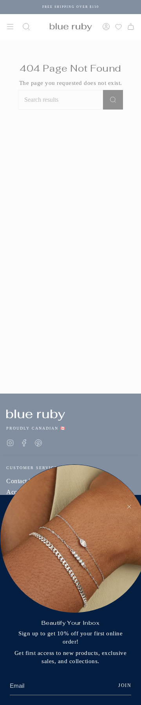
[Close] (129, 507)
